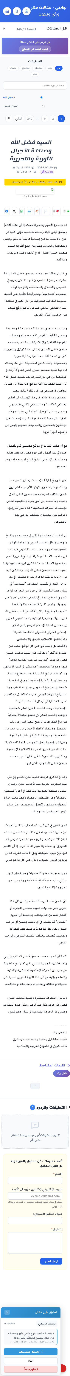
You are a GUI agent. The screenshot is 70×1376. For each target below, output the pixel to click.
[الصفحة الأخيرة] (8, 118)
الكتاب (35, 74)
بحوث (50, 68)
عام (58, 68)
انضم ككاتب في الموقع (35, 48)
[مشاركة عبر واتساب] (22, 211)
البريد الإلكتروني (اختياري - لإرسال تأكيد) (35, 1197)
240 (29, 118)
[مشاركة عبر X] (14, 211)
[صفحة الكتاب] (17, 11)
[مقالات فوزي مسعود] (26, 11)
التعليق (56, 1229)
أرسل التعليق (51, 1261)
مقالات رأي (25, 68)
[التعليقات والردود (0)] (46, 211)
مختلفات (13, 68)
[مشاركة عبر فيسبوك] (7, 211)
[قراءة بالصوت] (37, 211)
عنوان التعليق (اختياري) (47, 1213)
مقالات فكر (38, 68)
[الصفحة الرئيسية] (7, 11)
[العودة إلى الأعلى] (35, 1086)
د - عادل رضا (23, 172)
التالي (18, 118)
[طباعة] (29, 211)
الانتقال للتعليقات (29, 1351)
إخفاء (31, 1360)
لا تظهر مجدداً (31, 1369)
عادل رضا (61, 1073)
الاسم (57, 1173)
